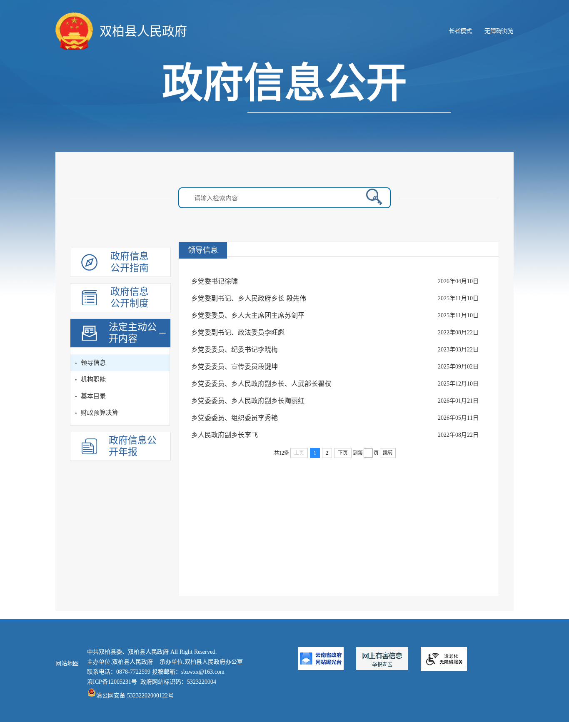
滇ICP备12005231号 (112, 682)
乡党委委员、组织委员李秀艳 (234, 417)
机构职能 (93, 379)
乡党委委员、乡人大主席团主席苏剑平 (247, 315)
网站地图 (67, 663)
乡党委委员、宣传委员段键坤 (234, 366)
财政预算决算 (99, 412)
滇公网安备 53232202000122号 (135, 695)
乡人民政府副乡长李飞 (224, 434)
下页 (343, 453)
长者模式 (460, 31)
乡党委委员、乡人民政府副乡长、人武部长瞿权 (261, 383)
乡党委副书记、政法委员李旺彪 (237, 332)
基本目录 (93, 396)
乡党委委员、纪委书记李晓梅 (234, 349)
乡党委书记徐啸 (214, 281)
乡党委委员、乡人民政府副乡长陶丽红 (247, 400)
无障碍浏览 (499, 31)
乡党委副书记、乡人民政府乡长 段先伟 (248, 298)
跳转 (388, 453)
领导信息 (93, 362)
